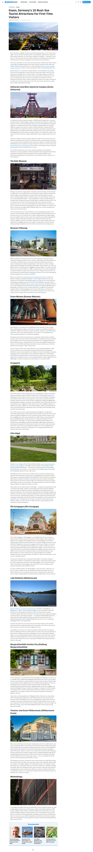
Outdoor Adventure (43, 2)
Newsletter (87, 2)
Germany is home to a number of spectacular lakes (23, 608)
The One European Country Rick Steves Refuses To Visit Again (15, 841)
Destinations (24, 2)
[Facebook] (76, 2)
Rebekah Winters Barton (14, 20)
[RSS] (80, 2)
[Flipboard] (78, 2)
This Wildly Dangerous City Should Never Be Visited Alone (38, 841)
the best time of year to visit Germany (19, 145)
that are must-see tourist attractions (35, 284)
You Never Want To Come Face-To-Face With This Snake (51, 841)
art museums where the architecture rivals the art (34, 277)
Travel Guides (32, 2)
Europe (17, 7)
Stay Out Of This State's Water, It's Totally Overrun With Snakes (27, 841)
